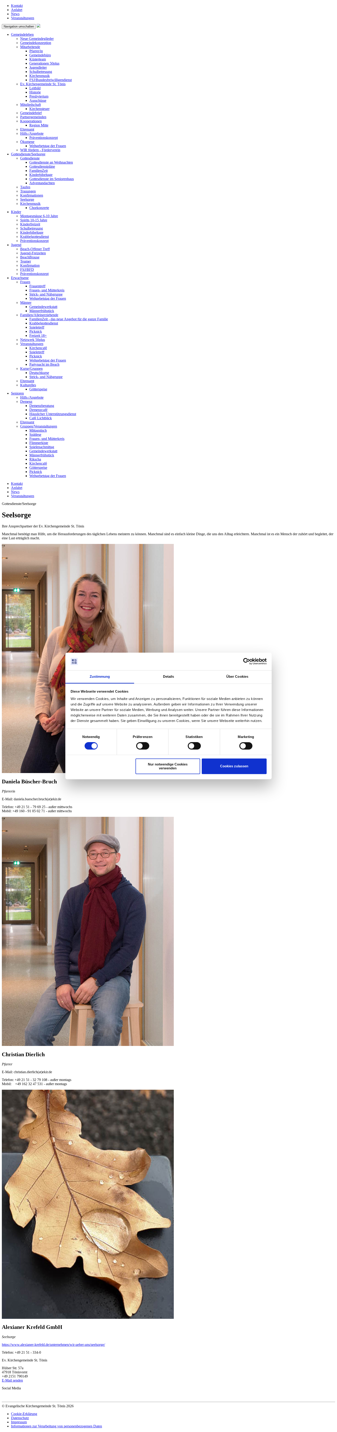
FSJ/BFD (27, 270)
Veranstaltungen (22, 18)
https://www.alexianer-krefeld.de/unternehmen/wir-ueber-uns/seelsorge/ (53, 1345)
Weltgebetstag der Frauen (47, 146)
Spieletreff (36, 327)
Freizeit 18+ (38, 335)
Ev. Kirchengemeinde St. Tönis (43, 84)
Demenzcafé (38, 410)
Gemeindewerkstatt (43, 307)
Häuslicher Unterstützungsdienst (52, 414)
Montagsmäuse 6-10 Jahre (39, 216)
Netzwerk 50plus (32, 340)
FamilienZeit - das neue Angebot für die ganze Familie (68, 319)
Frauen (25, 282)
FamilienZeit (38, 171)
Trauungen (28, 191)
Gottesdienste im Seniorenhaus (51, 179)
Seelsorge (27, 199)
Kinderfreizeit (30, 224)
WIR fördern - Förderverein (40, 150)
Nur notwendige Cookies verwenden (168, 766)
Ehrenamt (27, 129)
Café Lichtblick (40, 418)
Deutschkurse (39, 373)
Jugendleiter (38, 67)
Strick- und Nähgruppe (46, 294)
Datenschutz (20, 1418)
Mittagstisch (38, 430)
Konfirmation (30, 265)
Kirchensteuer (39, 109)
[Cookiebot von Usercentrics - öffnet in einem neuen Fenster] (247, 661)
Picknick (35, 331)
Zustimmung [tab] (100, 676)
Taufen (25, 187)
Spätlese (35, 434)
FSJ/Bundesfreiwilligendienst (50, 80)
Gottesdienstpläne (42, 166)
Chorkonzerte (39, 208)
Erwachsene (20, 278)
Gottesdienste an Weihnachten (51, 162)
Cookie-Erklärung (24, 1414)
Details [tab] (168, 676)
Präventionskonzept (43, 138)
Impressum (19, 1422)
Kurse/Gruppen (31, 368)
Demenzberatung (41, 406)
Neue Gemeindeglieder (37, 39)
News (15, 14)
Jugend (16, 245)
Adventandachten (42, 183)
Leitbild (35, 88)
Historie (35, 92)
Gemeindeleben (22, 34)
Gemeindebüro (40, 55)
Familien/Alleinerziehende (39, 315)
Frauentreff (37, 286)
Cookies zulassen (234, 766)
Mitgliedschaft (30, 105)
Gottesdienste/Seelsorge (28, 154)
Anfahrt (16, 10)
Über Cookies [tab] (237, 676)
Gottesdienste (30, 158)
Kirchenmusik (39, 76)
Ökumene (27, 142)
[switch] (142, 746)
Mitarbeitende (30, 47)
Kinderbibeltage (40, 175)
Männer (25, 303)
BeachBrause (29, 257)
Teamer (25, 261)
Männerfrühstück (41, 311)
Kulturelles (28, 385)
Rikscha (35, 459)
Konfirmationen (31, 195)
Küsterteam (37, 59)
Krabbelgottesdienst (34, 237)
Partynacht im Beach (44, 364)
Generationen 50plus (44, 63)
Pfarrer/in (36, 51)
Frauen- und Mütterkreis (46, 290)
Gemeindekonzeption (35, 43)
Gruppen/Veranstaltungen (38, 426)
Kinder (16, 212)
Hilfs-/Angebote (32, 133)
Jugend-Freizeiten (33, 253)
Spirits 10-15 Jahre (33, 220)
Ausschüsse (37, 100)
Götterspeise (38, 389)
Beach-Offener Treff (35, 249)
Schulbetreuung (40, 72)
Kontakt (17, 6)
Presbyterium (38, 96)
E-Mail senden (12, 1380)
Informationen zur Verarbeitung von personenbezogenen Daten (56, 1426)
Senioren (17, 393)
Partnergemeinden (33, 117)
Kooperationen (31, 121)
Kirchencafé (38, 348)
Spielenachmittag (41, 447)
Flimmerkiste (38, 443)
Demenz (26, 401)
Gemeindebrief (31, 113)
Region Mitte (38, 125)
